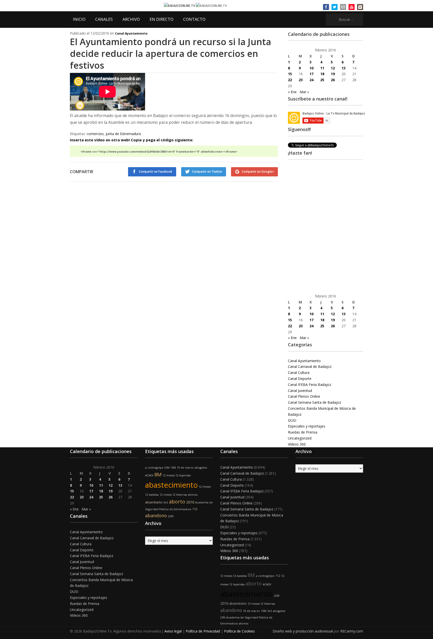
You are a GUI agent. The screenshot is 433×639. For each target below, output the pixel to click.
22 (290, 79)
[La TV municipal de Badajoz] (180, 5)
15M (173, 467)
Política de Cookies (239, 631)
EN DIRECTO (161, 19)
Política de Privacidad (203, 631)
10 (311, 68)
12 (333, 68)
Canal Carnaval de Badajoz (310, 366)
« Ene (292, 91)
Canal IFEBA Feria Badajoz (309, 384)
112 (194, 509)
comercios (95, 133)
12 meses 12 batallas (233, 576)
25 (322, 79)
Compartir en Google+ (258, 171)
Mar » (304, 91)
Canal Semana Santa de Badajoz (314, 402)
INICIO (79, 19)
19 (333, 73)
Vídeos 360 (297, 444)
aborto (177, 501)
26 (333, 79)
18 (322, 73)
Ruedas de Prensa (302, 432)
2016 (190, 502)
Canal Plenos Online (304, 396)
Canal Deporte (299, 378)
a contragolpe (154, 467)
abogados (201, 467)
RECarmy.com (351, 631)
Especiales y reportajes (306, 426)
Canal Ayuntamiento (131, 33)
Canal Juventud (300, 390)
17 (311, 73)
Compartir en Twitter (207, 171)
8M (158, 474)
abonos (192, 494)
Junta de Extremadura (123, 133)
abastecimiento (171, 485)
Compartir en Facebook (155, 171)
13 (344, 68)
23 (301, 79)
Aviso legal (173, 631)
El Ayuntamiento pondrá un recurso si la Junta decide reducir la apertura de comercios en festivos (170, 53)
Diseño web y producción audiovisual (303, 631)
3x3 (165, 502)
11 (322, 68)
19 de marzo (185, 467)
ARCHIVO (131, 19)
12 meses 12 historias (173, 494)
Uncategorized (299, 438)
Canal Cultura (298, 372)
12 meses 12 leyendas (177, 475)
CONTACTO (194, 19)
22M (170, 516)
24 (311, 79)
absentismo (153, 502)
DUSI (292, 420)
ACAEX (149, 475)
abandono (156, 515)
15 (290, 73)
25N (166, 467)
